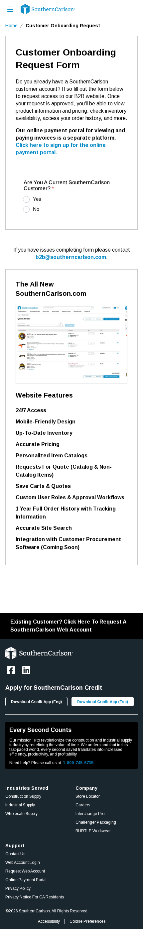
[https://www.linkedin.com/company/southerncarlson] (26, 670)
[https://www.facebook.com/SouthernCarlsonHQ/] (11, 670)
